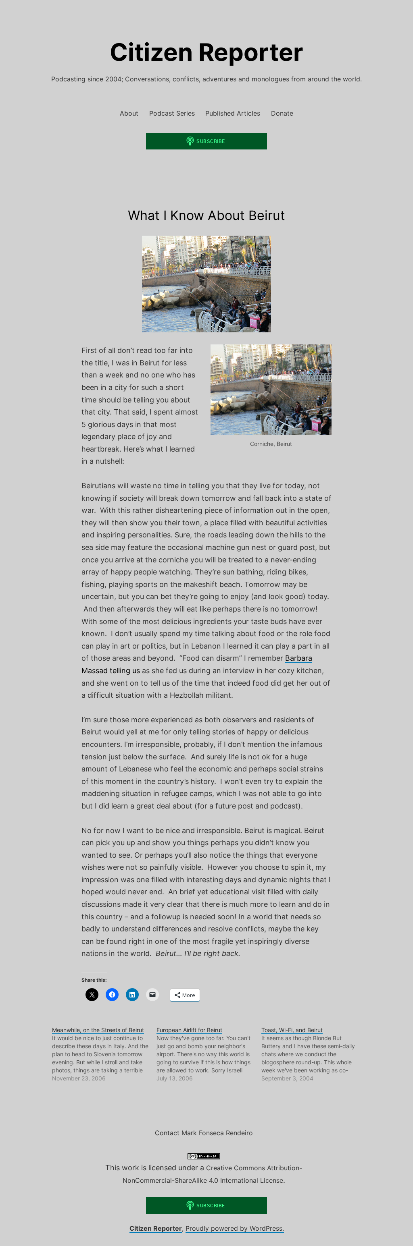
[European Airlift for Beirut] (208, 1054)
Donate (282, 113)
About (129, 113)
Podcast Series (172, 113)
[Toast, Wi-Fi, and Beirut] (313, 1054)
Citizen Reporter (206, 51)
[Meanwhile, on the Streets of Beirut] (104, 1054)
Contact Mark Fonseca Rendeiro (204, 1133)
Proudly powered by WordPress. (235, 1228)
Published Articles (232, 113)
